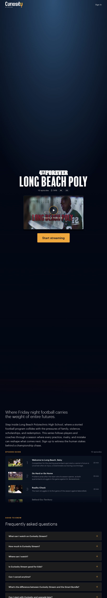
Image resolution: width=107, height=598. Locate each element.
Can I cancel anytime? (20, 576)
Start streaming (53, 238)
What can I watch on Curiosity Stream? (28, 536)
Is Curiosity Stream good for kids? (25, 566)
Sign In (98, 4)
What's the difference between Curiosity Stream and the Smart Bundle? (44, 586)
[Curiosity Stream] (14, 5)
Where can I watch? (18, 556)
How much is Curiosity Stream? (24, 546)
